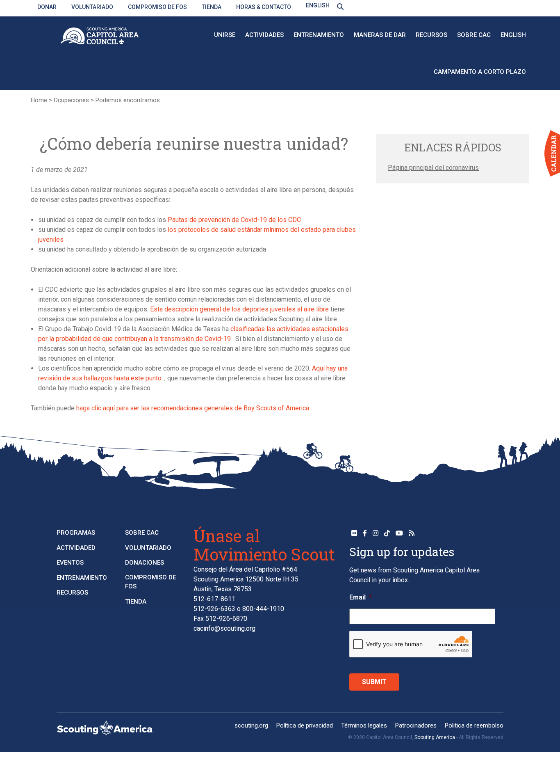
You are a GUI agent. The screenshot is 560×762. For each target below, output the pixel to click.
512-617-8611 (214, 599)
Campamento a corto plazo (480, 72)
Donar (47, 7)
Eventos (70, 562)
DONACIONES (144, 562)
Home (39, 100)
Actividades (264, 35)
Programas (76, 532)
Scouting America (434, 737)
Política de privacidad (304, 725)
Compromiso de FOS (157, 7)
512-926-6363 (214, 609)
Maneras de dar (380, 35)
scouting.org (251, 725)
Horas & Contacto (263, 7)
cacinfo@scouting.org (224, 628)
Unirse (224, 35)
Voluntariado (92, 7)
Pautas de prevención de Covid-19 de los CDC (233, 220)
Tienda (211, 7)
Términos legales (364, 725)
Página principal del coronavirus (433, 168)
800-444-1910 (263, 609)
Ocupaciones (71, 100)
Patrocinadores (416, 725)
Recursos (431, 35)
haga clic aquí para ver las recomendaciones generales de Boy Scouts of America (192, 408)
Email (360, 597)
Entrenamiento (319, 35)
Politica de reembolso (474, 725)
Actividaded (76, 547)
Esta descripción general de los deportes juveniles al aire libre (238, 309)
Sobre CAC (474, 35)
